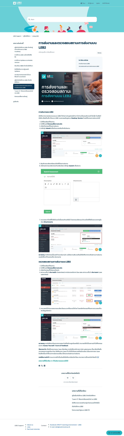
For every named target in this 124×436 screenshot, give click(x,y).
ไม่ (73, 378)
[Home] (17, 3)
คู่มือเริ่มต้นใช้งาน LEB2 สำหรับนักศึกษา (83, 395)
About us (30, 425)
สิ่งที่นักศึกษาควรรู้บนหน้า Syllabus (22, 70)
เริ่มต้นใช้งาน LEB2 (77, 406)
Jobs (28, 427)
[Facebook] (39, 366)
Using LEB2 (35, 36)
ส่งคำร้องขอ (105, 3)
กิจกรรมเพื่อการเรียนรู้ (21, 96)
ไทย (83, 3)
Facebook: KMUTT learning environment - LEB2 (65, 425)
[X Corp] (42, 366)
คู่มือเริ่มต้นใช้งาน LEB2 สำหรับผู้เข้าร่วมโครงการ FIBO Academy (24, 49)
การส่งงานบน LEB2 (84, 64)
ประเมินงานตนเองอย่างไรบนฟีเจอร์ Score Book (23, 76)
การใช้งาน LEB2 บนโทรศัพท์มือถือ (23, 56)
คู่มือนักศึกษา (26, 36)
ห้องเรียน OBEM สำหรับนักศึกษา (24, 66)
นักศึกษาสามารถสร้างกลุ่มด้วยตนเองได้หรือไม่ (86, 403)
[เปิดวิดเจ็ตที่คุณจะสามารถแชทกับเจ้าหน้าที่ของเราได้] (114, 433)
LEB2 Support (17, 36)
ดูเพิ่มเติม (16, 101)
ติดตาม (99, 53)
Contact (43, 425)
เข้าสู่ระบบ (91, 3)
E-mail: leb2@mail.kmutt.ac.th (60, 427)
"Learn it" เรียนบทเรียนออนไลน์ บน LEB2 (84, 399)
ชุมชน (98, 3)
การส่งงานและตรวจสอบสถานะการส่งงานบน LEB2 (23, 86)
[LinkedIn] (44, 366)
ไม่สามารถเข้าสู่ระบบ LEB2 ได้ (81, 410)
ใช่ (67, 378)
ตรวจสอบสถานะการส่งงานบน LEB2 (89, 66)
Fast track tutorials (33, 429)
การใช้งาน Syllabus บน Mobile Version (23, 61)
